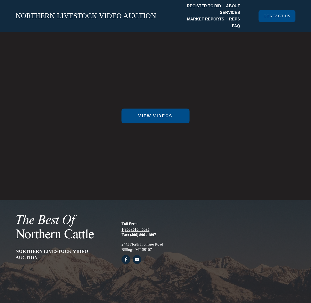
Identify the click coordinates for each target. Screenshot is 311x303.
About (233, 6)
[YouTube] (137, 259)
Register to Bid (204, 6)
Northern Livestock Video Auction (86, 16)
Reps (234, 19)
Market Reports (205, 19)
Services (230, 12)
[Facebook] (125, 259)
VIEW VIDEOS (155, 116)
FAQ (236, 26)
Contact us (277, 16)
